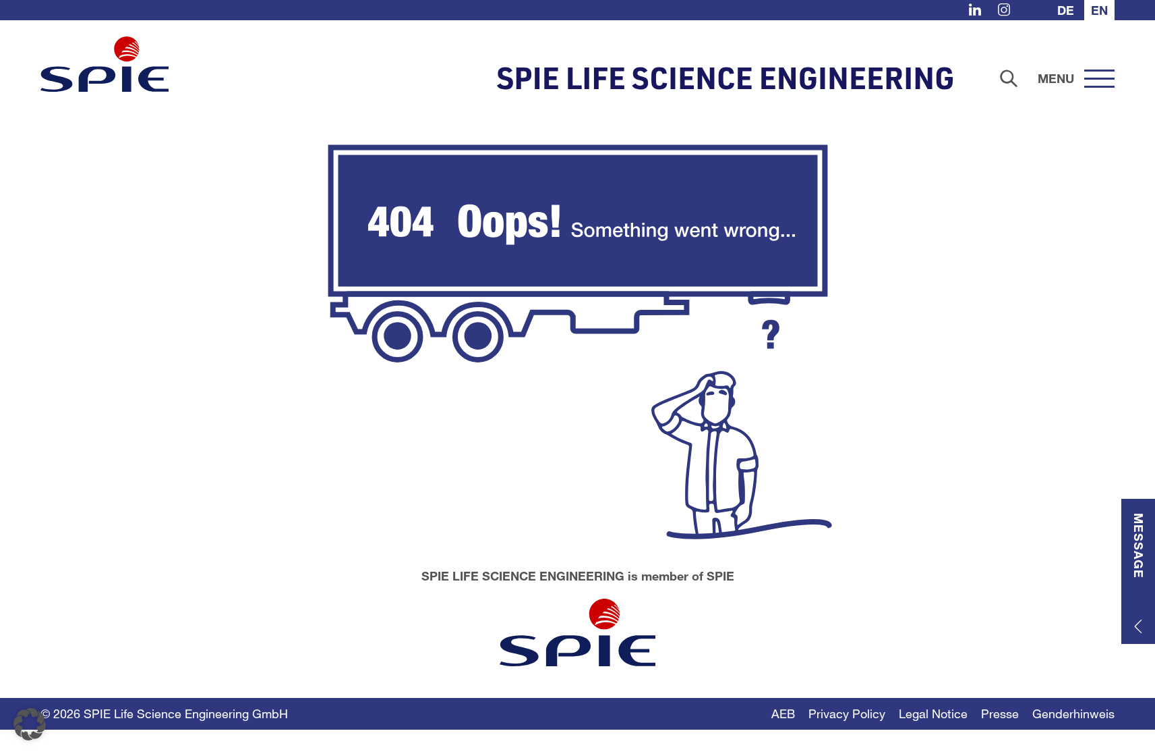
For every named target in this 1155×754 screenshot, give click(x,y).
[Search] (1008, 78)
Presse (1000, 713)
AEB (783, 713)
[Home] (104, 64)
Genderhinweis (1073, 713)
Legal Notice (933, 713)
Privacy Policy (846, 713)
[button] (29, 724)
